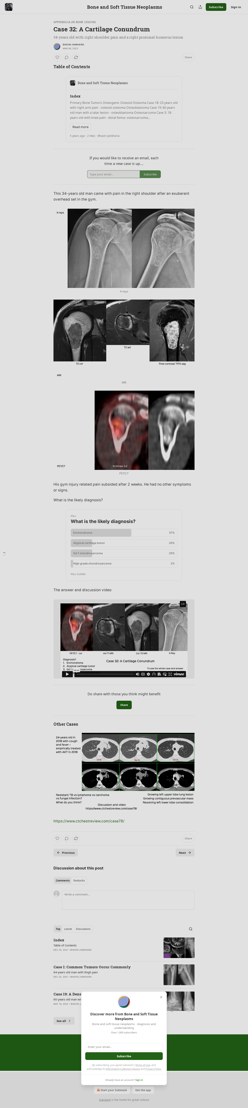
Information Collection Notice (123, 1069)
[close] (161, 997)
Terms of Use (142, 1065)
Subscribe (124, 1056)
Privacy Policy (153, 1069)
